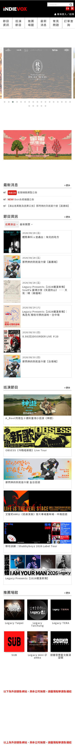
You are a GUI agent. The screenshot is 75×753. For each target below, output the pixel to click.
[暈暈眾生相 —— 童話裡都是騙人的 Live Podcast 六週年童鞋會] (37, 145)
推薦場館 (31, 23)
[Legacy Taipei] (14, 609)
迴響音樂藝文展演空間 (60, 656)
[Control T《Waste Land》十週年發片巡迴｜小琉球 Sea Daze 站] (37, 73)
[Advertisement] (37, 717)
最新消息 (43, 23)
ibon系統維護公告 (21, 199)
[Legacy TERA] (61, 609)
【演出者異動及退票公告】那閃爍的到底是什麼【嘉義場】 (38, 205)
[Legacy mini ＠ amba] (37, 641)
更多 (67, 185)
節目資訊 (6, 23)
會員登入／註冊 (65, 14)
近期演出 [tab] (10, 224)
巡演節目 (18, 23)
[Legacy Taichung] (37, 609)
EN (67, 8)
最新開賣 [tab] (25, 224)
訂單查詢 (68, 23)
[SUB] (14, 641)
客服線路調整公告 (22, 192)
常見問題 (56, 23)
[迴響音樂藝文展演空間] (61, 641)
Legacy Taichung (37, 624)
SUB (14, 655)
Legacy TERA (60, 623)
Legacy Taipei (14, 623)
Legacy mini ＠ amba (37, 656)
